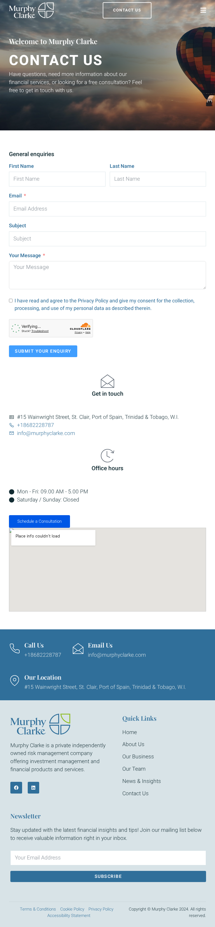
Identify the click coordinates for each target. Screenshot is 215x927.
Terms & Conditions (38, 909)
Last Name (122, 166)
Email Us (100, 645)
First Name (21, 166)
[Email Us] (78, 648)
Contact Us (127, 10)
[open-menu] (203, 10)
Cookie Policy (72, 909)
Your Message (25, 255)
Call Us (34, 645)
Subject (17, 226)
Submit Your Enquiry (43, 351)
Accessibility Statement (68, 915)
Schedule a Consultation (39, 521)
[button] (107, 521)
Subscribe (108, 876)
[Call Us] (14, 648)
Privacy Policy (93, 301)
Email (15, 196)
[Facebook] (16, 788)
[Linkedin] (33, 788)
